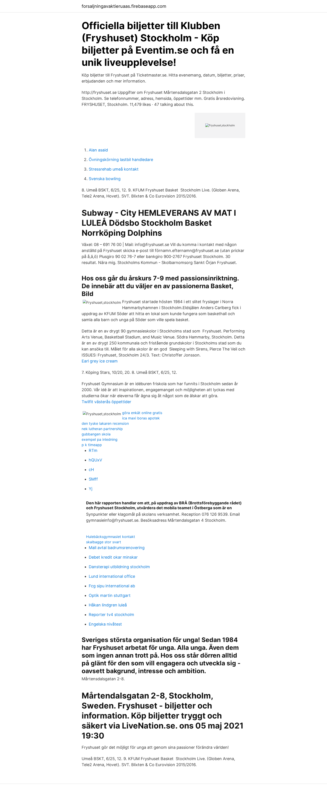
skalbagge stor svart (103, 542)
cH (91, 469)
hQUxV (95, 460)
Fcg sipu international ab (112, 586)
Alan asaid (98, 150)
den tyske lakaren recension (105, 423)
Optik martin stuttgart (110, 595)
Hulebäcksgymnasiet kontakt (110, 536)
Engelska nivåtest (105, 624)
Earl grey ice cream (100, 361)
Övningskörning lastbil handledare (121, 159)
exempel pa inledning (99, 439)
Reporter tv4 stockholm (111, 614)
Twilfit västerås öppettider (106, 401)
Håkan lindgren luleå (108, 605)
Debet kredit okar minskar (113, 557)
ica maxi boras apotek (141, 418)
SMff (93, 479)
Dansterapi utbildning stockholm (119, 566)
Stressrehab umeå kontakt (114, 169)
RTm (93, 450)
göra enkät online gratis (142, 413)
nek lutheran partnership (102, 429)
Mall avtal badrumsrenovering (117, 547)
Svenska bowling (105, 178)
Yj (90, 488)
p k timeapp (92, 445)
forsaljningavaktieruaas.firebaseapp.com (124, 6)
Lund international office (112, 576)
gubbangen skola (96, 434)
